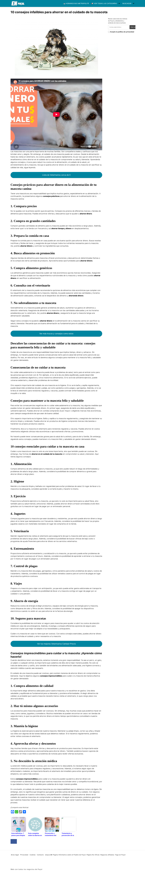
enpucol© (48, 855)
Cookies (33, 855)
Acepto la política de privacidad (122, 32)
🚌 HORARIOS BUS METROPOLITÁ (76, 3)
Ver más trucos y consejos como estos (56, 333)
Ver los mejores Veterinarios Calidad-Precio (56, 644)
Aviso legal (15, 855)
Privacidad (24, 855)
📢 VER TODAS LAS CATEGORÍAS (104, 3)
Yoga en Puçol (120, 855)
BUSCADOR (127, 3)
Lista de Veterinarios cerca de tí (56, 175)
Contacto (40, 855)
